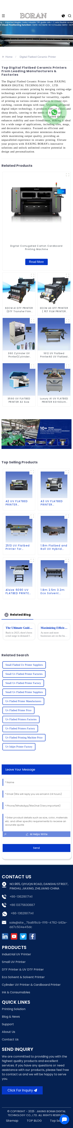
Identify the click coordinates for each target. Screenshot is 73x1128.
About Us (8, 1032)
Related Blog (20, 615)
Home (9, 56)
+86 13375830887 (22, 905)
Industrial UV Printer (16, 954)
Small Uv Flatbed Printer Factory (23, 683)
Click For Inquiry (20, 1090)
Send (36, 848)
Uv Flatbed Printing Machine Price (23, 737)
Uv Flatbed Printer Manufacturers (23, 701)
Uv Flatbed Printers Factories (20, 719)
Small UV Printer (14, 962)
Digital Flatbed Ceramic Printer (38, 56)
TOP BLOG (34, 1121)
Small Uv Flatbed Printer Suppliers (24, 692)
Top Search (58, 1121)
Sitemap (12, 1121)
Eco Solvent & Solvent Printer (23, 977)
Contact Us (10, 1039)
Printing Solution (13, 1009)
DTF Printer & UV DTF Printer (23, 969)
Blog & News (11, 1016)
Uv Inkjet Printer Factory (18, 746)
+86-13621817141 (21, 896)
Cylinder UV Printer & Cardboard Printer (31, 985)
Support (8, 1024)
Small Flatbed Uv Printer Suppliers (24, 665)
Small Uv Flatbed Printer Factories (23, 674)
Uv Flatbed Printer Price (18, 710)
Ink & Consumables (16, 992)
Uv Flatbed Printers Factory (20, 728)
